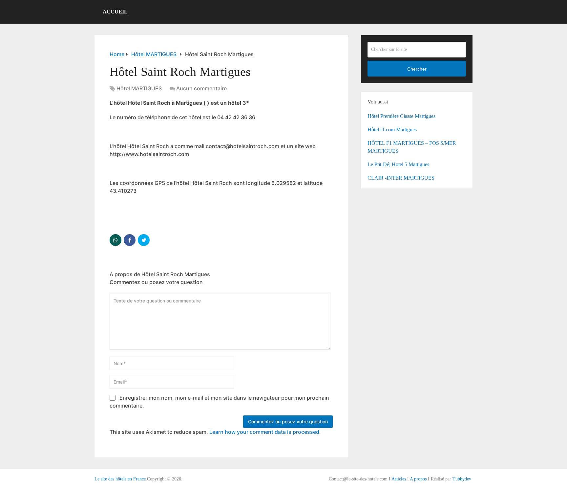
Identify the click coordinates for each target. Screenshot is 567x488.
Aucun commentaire (201, 88)
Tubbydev (461, 479)
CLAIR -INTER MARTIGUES (401, 178)
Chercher (417, 69)
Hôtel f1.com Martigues (392, 129)
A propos (418, 479)
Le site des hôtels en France (120, 479)
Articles (398, 479)
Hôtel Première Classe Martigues (401, 116)
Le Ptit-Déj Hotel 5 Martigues (398, 164)
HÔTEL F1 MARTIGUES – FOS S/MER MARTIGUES (412, 147)
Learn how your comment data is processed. (265, 432)
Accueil (115, 11)
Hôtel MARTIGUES (139, 88)
